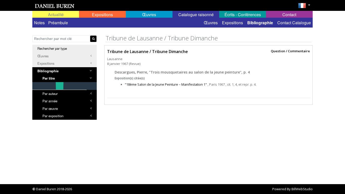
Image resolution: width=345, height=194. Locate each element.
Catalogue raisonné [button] (196, 14)
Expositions (232, 23)
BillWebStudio (302, 189)
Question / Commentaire (290, 51)
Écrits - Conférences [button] (243, 14)
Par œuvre (50, 108)
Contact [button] (289, 14)
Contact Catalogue (294, 23)
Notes (39, 23)
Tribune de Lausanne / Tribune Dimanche (147, 51)
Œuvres (211, 23)
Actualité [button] (56, 14)
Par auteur (50, 93)
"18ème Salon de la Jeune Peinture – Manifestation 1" (166, 84)
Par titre (48, 78)
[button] (304, 7)
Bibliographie (260, 23)
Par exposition (52, 115)
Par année (49, 101)
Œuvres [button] (149, 14)
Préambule (58, 23)
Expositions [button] (102, 14)
